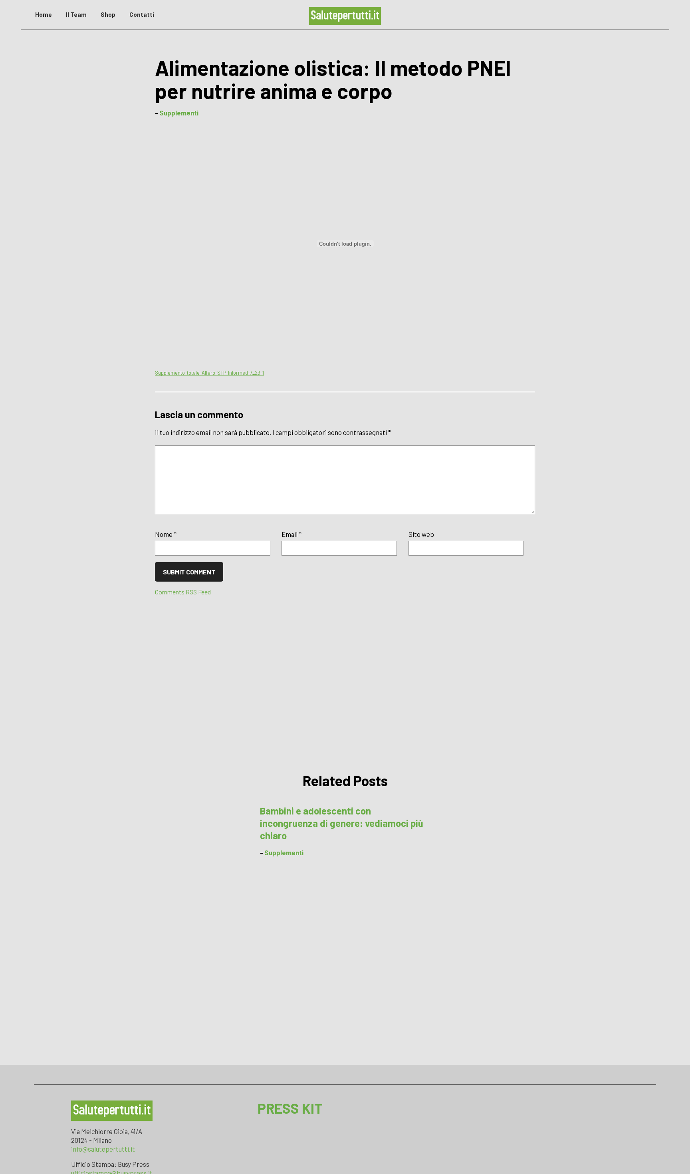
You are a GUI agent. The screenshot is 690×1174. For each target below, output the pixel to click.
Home (43, 14)
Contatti (141, 14)
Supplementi (178, 113)
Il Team (76, 14)
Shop (108, 14)
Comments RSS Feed (183, 592)
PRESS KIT (290, 1108)
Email (291, 534)
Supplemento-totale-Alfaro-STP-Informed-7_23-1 (209, 372)
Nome (165, 534)
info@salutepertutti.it (103, 1149)
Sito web (421, 534)
